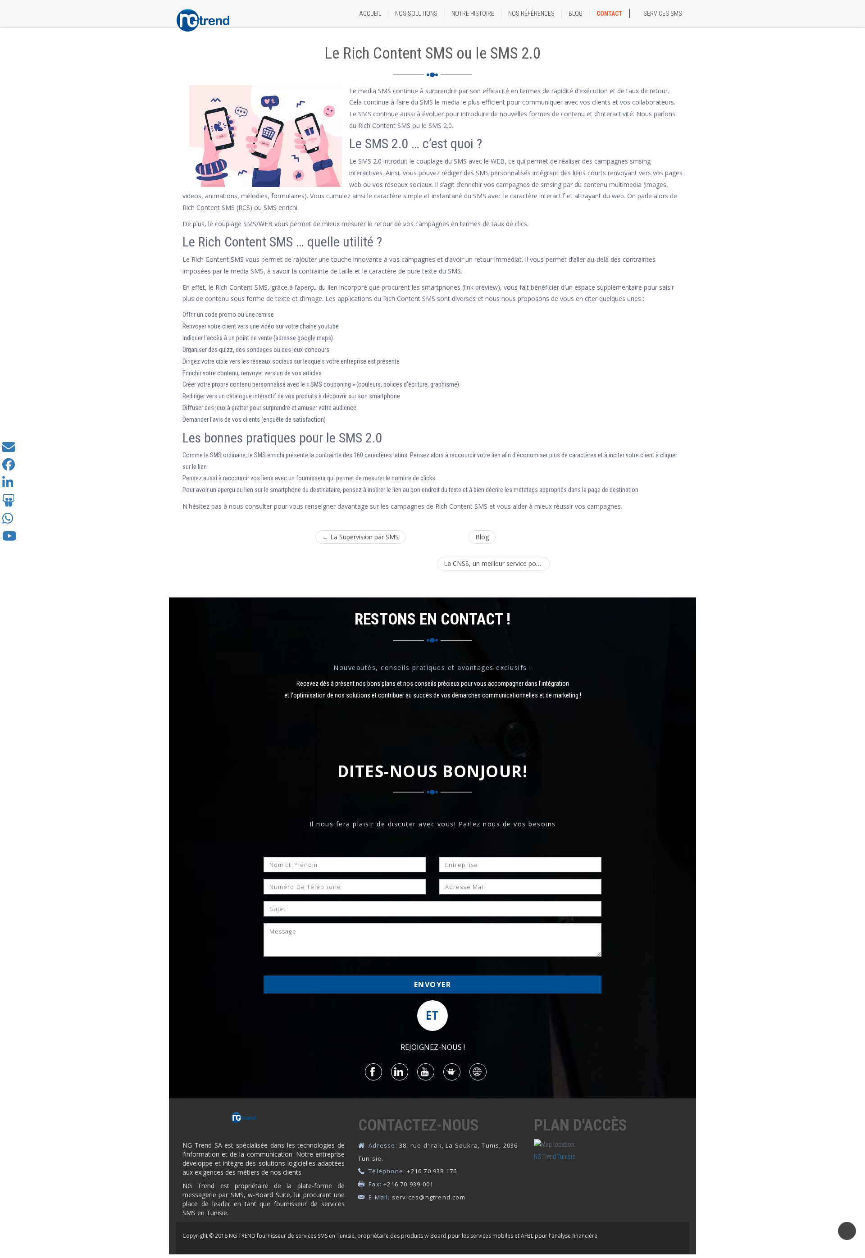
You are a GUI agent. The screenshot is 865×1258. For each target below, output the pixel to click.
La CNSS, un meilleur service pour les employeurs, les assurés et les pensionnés (497, 563)
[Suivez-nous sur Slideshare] (8, 502)
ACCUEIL (370, 13)
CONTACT (609, 13)
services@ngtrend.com (428, 1197)
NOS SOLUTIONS (416, 13)
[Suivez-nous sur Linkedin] (8, 484)
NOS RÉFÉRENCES (531, 13)
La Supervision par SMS (360, 537)
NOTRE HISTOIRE (472, 13)
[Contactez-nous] (8, 448)
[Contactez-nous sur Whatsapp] (8, 520)
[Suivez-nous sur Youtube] (9, 538)
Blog (482, 537)
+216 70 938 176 (432, 1171)
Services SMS (662, 13)
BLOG (576, 13)
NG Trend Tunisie (554, 1156)
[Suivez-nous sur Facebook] (8, 466)
